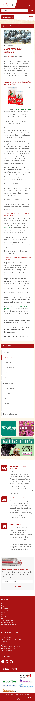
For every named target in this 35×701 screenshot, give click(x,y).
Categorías (8, 17)
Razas (6, 409)
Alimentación (8, 357)
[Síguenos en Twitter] (7, 663)
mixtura (7, 228)
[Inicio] (7, 4)
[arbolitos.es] (9, 681)
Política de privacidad (7, 622)
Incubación (7, 404)
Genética (7, 393)
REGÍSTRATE (30, 2)
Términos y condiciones (8, 620)
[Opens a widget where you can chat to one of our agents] (28, 697)
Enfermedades (9, 388)
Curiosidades (8, 383)
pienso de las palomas (23, 109)
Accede (3, 616)
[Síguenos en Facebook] (3, 663)
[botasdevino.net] (9, 690)
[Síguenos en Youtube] (11, 663)
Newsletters (4, 608)
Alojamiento (8, 362)
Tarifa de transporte (7, 627)
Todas (7, 352)
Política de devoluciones (8, 625)
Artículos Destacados (11, 414)
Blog (2, 606)
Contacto (4, 614)
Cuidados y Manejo (10, 378)
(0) (32, 16)
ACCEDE (23, 2)
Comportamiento (9, 367)
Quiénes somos (6, 610)
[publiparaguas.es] (25, 686)
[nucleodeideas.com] (25, 675)
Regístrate (4, 618)
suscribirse (17, 586)
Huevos (6, 398)
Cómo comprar (6, 612)
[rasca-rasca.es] (9, 685)
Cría (5, 373)
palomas (10, 56)
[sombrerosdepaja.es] (25, 681)
